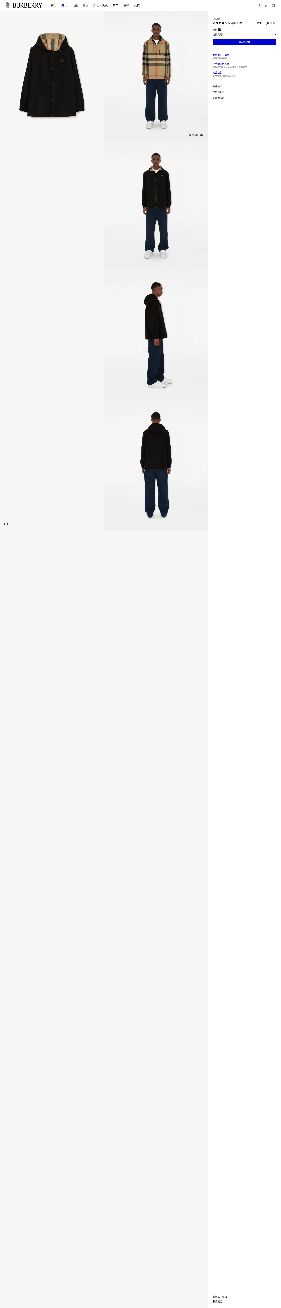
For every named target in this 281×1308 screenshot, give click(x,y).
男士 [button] (64, 5)
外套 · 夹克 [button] (100, 5)
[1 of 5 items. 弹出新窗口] (52, 76)
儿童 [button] (75, 5)
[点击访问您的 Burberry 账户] (266, 5)
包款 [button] (126, 5)
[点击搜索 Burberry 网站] (259, 5)
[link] (220, 1297)
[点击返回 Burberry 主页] (29, 5)
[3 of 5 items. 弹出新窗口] (104, 205)
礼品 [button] (86, 5)
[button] (196, 135)
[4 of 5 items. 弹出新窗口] (104, 335)
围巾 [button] (115, 5)
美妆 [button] (137, 5)
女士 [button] (54, 5)
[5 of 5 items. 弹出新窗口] (104, 465)
